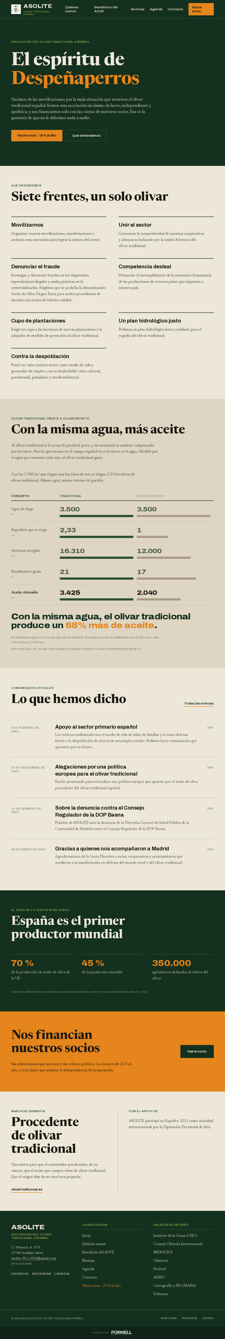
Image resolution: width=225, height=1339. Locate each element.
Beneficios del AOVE (106, 9)
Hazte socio (197, 9)
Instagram (41, 1273)
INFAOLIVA (163, 1253)
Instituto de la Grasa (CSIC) (175, 1236)
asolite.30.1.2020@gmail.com (33, 1258)
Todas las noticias (199, 703)
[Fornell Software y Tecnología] (121, 1332)
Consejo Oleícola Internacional (177, 1244)
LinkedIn (62, 1273)
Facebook (20, 1273)
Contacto (175, 9)
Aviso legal (169, 1318)
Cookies (208, 1318)
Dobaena (160, 1294)
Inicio (86, 1236)
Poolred (159, 1269)
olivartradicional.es (26, 1189)
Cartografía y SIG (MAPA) (174, 1286)
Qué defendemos (86, 135)
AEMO (159, 1278)
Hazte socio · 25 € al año (36, 135)
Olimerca (160, 1261)
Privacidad (190, 1318)
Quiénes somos (71, 9)
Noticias (137, 9)
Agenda (156, 9)
